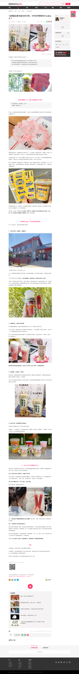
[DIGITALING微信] (61, 662)
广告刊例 (20, 666)
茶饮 (57, 44)
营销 (67, 44)
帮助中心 (29, 662)
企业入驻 (20, 662)
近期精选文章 (58, 32)
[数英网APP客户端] (73, 14)
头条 (15, 11)
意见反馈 (29, 663)
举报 (38, 21)
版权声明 (29, 666)
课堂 (61, 7)
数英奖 (68, 7)
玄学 (60, 44)
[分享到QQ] (51, 21)
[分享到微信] (47, 21)
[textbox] (50, 4)
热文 (19, 11)
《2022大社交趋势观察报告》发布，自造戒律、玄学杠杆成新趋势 (32, 622)
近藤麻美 (62, 18)
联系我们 (20, 663)
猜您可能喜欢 (58, 41)
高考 (63, 44)
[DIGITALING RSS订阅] (67, 662)
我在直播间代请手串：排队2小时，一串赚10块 (30, 602)
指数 (53, 7)
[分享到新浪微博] (49, 21)
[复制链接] (18, 580)
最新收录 (11, 11)
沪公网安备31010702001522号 (33, 672)
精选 (23, 11)
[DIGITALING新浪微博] (64, 662)
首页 (10, 7)
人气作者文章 (29, 11)
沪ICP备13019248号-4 (23, 672)
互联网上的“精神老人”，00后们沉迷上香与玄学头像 (31, 609)
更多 (68, 32)
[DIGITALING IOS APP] (58, 662)
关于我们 (10, 662)
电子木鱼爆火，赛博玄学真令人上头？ (28, 615)
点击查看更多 (39, 652)
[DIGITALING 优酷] (69, 662)
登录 (15, 634)
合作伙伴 (10, 663)
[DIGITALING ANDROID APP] (56, 662)
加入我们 (10, 666)
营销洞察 (57, 47)
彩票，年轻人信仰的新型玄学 (26, 596)
